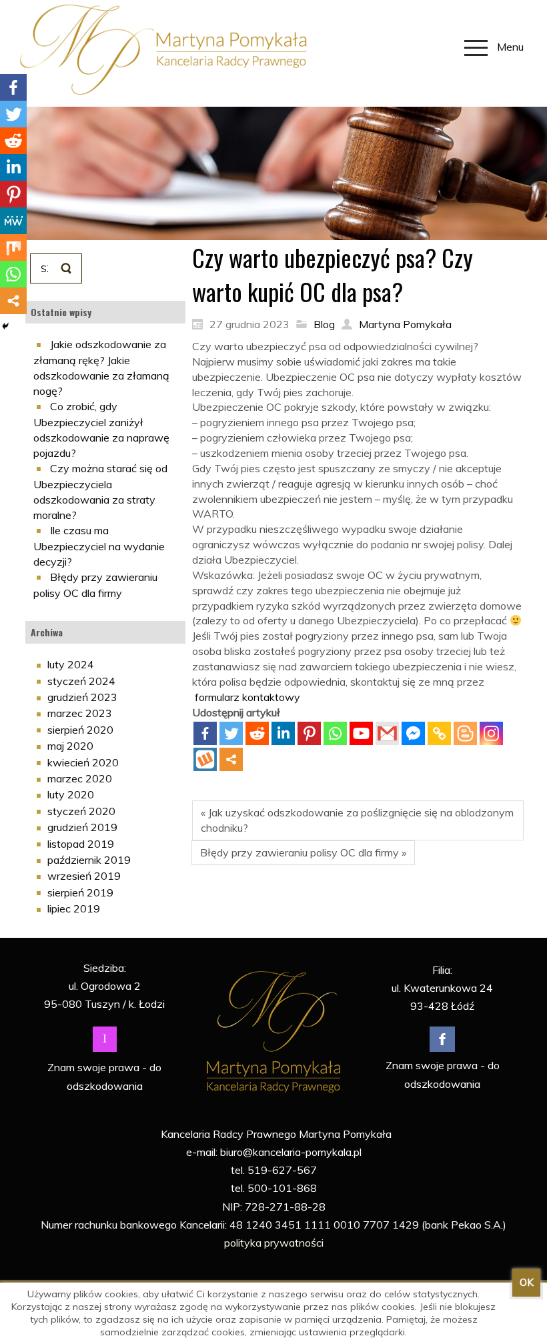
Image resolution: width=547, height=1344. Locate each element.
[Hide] (5, 326)
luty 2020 (70, 794)
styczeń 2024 (81, 681)
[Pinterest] (309, 733)
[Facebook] (205, 733)
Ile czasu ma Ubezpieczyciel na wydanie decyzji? (99, 546)
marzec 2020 (79, 778)
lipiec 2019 (73, 908)
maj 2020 (70, 745)
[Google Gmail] (387, 733)
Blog (324, 324)
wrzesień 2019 (84, 875)
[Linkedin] (283, 733)
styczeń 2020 (81, 811)
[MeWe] (13, 220)
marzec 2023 (79, 713)
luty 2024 (70, 664)
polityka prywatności (274, 1242)
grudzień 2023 (82, 697)
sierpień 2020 (80, 729)
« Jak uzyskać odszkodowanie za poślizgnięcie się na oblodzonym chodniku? (357, 820)
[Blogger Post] (465, 733)
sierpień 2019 (80, 892)
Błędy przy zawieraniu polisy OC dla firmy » (303, 852)
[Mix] (13, 247)
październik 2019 (89, 859)
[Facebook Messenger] (413, 733)
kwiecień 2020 (83, 762)
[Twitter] (231, 733)
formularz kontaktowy (247, 697)
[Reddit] (257, 733)
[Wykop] (205, 759)
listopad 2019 (80, 843)
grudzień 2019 (82, 827)
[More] (231, 759)
